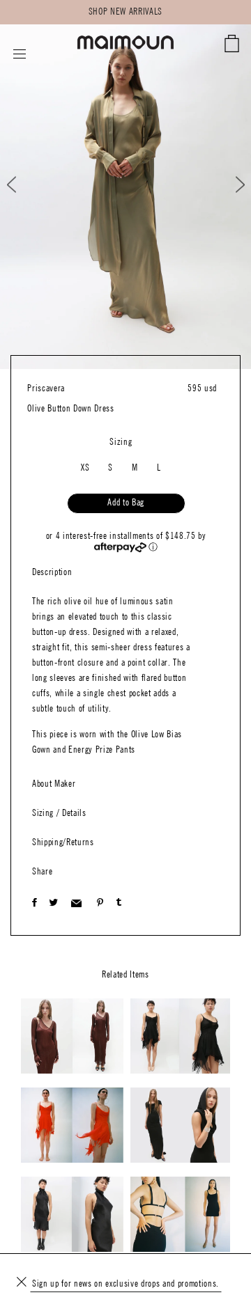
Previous (23, 185)
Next (231, 185)
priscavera (46, 388)
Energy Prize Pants (101, 750)
